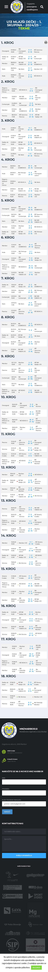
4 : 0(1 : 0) (30, 489)
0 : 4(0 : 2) (31, 245)
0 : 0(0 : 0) (31, 670)
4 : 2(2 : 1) (30, 370)
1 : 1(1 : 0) (30, 522)
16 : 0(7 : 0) (31, 420)
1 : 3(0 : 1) (30, 336)
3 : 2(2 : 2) (30, 285)
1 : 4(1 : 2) (31, 647)
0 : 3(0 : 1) (30, 577)
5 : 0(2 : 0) (30, 63)
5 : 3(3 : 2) (31, 627)
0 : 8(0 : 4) (30, 215)
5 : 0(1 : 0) (30, 51)
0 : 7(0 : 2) (30, 69)
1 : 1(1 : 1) (31, 90)
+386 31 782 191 (11, 761)
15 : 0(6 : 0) (30, 167)
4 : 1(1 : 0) (30, 182)
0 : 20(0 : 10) (30, 378)
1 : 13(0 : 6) (30, 297)
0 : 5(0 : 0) (30, 221)
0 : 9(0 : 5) (31, 104)
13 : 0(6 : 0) (30, 208)
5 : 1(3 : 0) (31, 543)
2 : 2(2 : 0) (30, 384)
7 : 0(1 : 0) (31, 259)
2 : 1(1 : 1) (30, 252)
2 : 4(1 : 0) (30, 76)
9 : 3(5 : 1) (29, 703)
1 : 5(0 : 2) (30, 155)
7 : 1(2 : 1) (30, 461)
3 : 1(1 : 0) (30, 190)
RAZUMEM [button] (36, 967)
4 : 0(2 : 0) (30, 57)
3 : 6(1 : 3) (30, 474)
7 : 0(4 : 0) (30, 515)
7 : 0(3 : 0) (30, 449)
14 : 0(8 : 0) (30, 600)
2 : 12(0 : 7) (30, 481)
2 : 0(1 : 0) (30, 136)
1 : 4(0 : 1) (31, 428)
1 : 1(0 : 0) (30, 311)
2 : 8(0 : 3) (31, 110)
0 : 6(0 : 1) (30, 173)
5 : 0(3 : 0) (31, 116)
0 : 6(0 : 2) (31, 613)
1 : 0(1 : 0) (30, 350)
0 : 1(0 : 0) (30, 129)
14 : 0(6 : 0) (31, 267)
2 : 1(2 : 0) (31, 549)
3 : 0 (30, 330)
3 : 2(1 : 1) (30, 509)
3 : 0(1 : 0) (31, 97)
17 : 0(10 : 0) (30, 149)
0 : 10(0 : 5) (30, 143)
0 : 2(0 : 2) (30, 324)
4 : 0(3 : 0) (30, 291)
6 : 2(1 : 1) (30, 227)
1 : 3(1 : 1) (30, 455)
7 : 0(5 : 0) (30, 683)
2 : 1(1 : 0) (31, 273)
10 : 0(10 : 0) (31, 655)
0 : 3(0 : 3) (30, 442)
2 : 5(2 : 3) (31, 663)
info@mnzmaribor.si (14, 753)
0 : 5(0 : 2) (30, 304)
